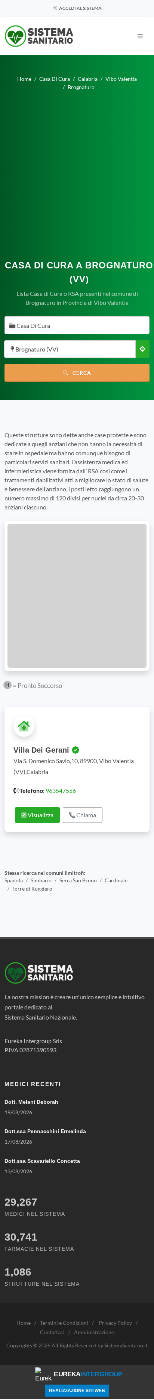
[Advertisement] (77, 172)
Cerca (81, 373)
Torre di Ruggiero (32, 888)
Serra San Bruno (78, 880)
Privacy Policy (115, 1323)
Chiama (85, 814)
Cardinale (116, 880)
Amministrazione (94, 1332)
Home (23, 1323)
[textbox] (74, 325)
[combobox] (77, 325)
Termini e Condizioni (64, 1323)
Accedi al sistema (80, 8)
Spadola (13, 880)
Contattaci (52, 1332)
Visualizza (40, 814)
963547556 (61, 790)
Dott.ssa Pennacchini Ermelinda (45, 1131)
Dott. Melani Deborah (31, 1102)
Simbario (41, 880)
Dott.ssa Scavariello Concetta (42, 1161)
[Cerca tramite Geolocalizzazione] (142, 349)
